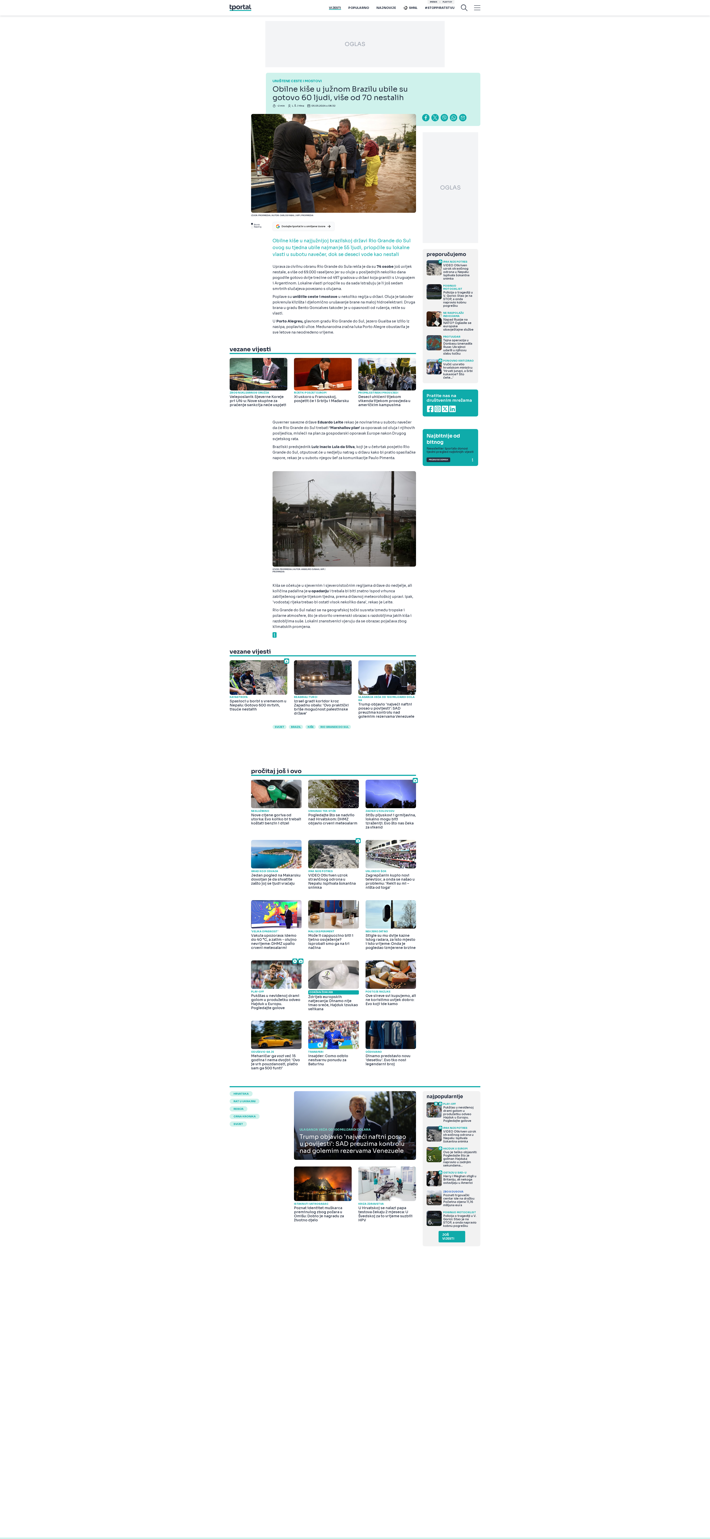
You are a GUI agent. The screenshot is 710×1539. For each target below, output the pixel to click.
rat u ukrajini (245, 1101)
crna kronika (245, 1116)
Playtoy (447, 2)
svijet (279, 727)
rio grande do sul (334, 727)
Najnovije (386, 8)
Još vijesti (448, 1237)
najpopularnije (445, 1097)
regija (239, 1109)
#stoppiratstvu (439, 8)
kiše (311, 727)
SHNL (413, 8)
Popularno (358, 8)
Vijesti (335, 8)
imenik (433, 2)
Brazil (296, 727)
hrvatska (241, 1093)
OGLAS (355, 44)
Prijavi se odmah (438, 460)
